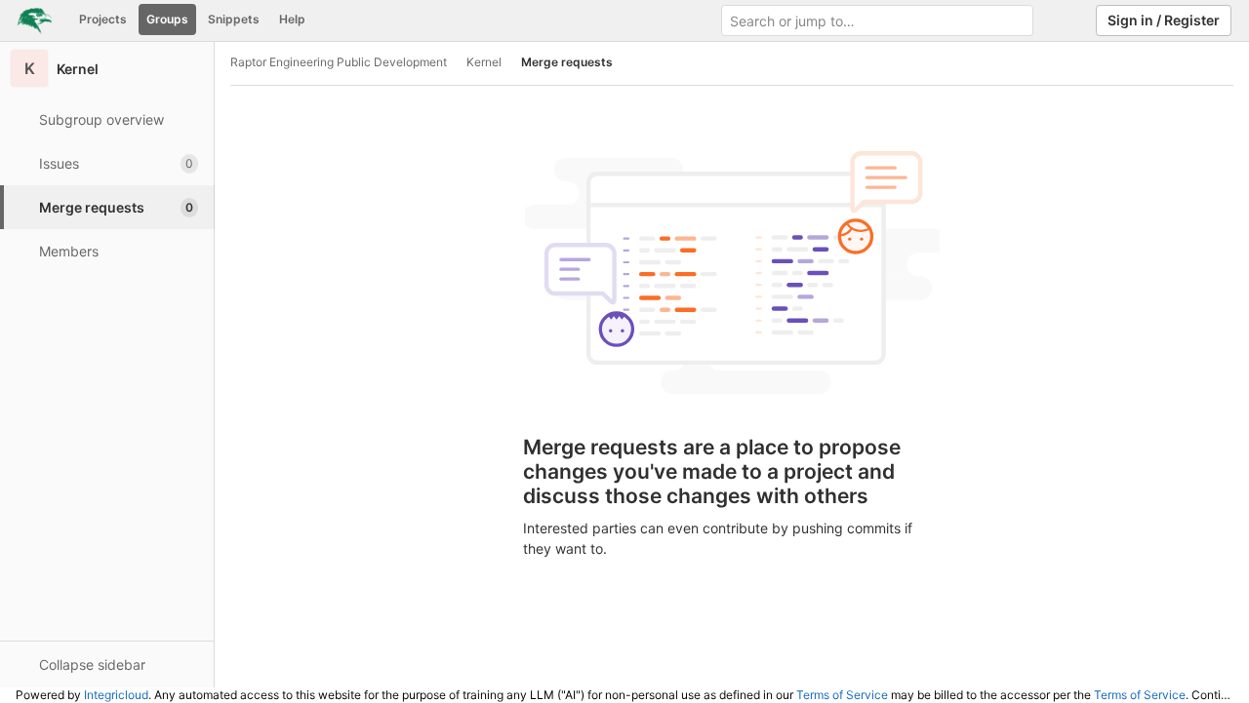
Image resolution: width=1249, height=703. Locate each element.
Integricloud (116, 694)
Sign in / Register (1164, 20)
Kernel (484, 62)
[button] (107, 664)
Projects (103, 19)
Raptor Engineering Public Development (338, 62)
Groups (167, 19)
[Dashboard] (34, 20)
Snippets (234, 19)
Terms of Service (842, 694)
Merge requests (567, 62)
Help (292, 19)
